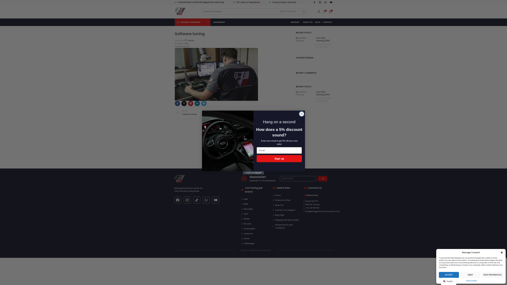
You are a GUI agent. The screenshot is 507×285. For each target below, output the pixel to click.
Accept (449, 274)
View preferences (492, 274)
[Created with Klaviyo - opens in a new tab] (253, 172)
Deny (470, 274)
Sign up (279, 158)
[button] (501, 252)
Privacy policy (471, 280)
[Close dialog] (301, 114)
